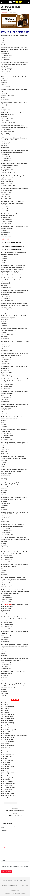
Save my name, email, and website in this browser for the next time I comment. (15, 867)
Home (4, 880)
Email (3, 854)
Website (3, 860)
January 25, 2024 (13, 12)
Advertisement (9, 880)
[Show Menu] (1, 2)
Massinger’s (8, 604)
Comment (4, 830)
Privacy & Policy (23, 880)
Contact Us (16, 880)
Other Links (14, 882)
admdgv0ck (4, 12)
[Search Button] (28, 2)
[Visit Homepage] (14, 2)
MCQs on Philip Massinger (10, 802)
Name (3, 847)
